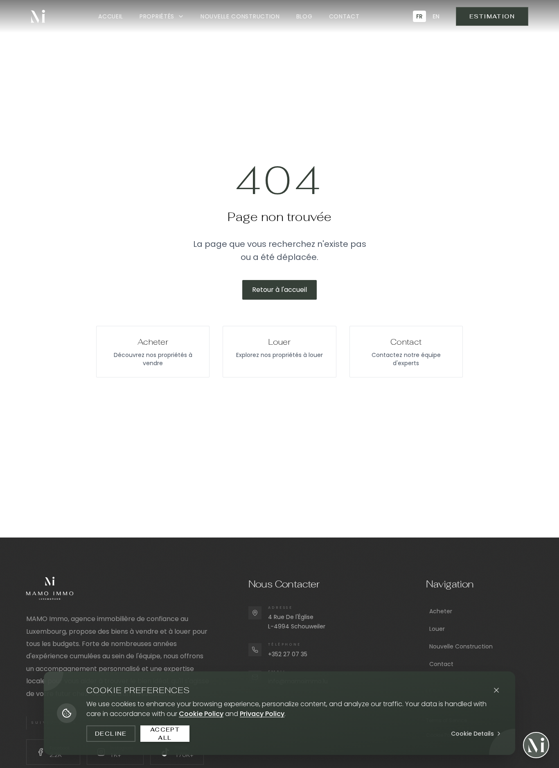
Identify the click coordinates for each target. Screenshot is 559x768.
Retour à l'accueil (279, 289)
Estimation (492, 16)
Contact (441, 664)
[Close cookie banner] (496, 690)
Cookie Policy (201, 713)
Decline (111, 733)
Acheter (440, 611)
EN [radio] (436, 16)
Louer (437, 629)
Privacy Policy (262, 713)
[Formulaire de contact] (536, 745)
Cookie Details (472, 734)
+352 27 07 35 (287, 654)
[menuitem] (110, 16)
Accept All (165, 733)
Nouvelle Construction (461, 646)
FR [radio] (419, 16)
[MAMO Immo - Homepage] (38, 16)
